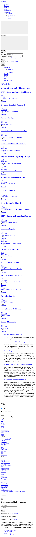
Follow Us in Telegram (7, 491)
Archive (15, 519)
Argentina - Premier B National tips (13, 105)
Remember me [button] (7, 58)
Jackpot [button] (2, 459)
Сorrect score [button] (3, 472)
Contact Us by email (19, 491)
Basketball (3, 423)
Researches (11, 17)
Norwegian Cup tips (8, 296)
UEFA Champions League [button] (6, 438)
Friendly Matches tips (8, 322)
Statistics (6, 7)
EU (4, 405)
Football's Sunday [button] (4, 470)
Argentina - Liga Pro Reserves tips (13, 177)
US (4, 408)
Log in (2, 83)
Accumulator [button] (3, 457)
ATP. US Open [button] (4, 455)
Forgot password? (16, 58)
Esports (2, 427)
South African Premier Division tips (13, 144)
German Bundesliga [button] (5, 443)
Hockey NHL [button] (3, 451)
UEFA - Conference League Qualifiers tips (16, 92)
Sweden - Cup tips (7, 118)
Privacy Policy (8, 533)
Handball (2, 428)
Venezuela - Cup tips (8, 229)
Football (2, 419)
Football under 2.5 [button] (4, 487)
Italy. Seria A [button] (3, 444)
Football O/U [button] (3, 479)
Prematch (6, 6)
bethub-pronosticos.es (10, 530)
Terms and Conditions (10, 535)
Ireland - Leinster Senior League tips (14, 131)
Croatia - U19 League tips (10, 249)
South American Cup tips (10, 262)
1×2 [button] (1, 478)
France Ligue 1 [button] (4, 446)
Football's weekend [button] (5, 468)
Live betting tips (5, 84)
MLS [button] (2, 447)
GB (4, 406)
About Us (7, 12)
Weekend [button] (2, 466)
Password (3, 56)
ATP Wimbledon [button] (4, 449)
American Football (4, 430)
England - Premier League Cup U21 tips (15, 156)
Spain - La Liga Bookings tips (11, 203)
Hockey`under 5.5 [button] (4, 489)
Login (2, 59)
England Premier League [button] (6, 440)
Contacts (10, 13)
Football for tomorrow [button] (5, 461)
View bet (3, 101)
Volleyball (3, 425)
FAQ (5, 9)
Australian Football (5, 431)
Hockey (2, 421)
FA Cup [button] (2, 448)
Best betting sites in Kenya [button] (6, 490)
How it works (8, 10)
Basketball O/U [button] (4, 483)
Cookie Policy (8, 531)
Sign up (7, 83)
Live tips (6, 4)
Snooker (2, 434)
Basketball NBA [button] (4, 452)
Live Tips (6, 74)
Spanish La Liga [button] (4, 442)
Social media (11, 15)
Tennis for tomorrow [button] (5, 464)
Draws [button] (2, 476)
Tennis (2, 422)
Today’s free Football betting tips (15, 88)
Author (10, 18)
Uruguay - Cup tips (8, 190)
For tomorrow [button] (4, 460)
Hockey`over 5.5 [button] (4, 486)
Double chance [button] (4, 477)
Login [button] (2, 52)
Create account (14, 61)
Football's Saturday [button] (5, 469)
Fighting (2, 435)
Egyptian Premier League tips (11, 275)
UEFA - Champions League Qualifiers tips (16, 216)
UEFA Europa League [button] (5, 439)
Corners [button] (2, 474)
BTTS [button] (2, 473)
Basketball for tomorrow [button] (6, 465)
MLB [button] (2, 453)
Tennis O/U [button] (3, 482)
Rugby (2, 432)
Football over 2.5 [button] (4, 485)
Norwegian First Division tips (11, 309)
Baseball (2, 426)
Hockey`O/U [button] (3, 481)
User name (4, 54)
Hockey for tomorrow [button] (5, 463)
